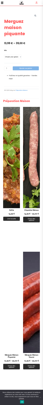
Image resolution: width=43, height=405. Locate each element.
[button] (35, 16)
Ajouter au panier (25, 68)
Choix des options (31, 219)
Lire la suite (11, 219)
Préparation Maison (22, 90)
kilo (5, 50)
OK (22, 402)
